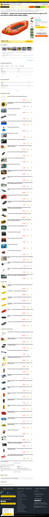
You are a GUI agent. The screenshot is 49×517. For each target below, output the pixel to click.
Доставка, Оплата (19, 503)
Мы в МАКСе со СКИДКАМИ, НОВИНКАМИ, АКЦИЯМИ (24, 0)
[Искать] (28, 7)
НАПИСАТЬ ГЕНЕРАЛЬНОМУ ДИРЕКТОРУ (8, 503)
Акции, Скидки (19, 492)
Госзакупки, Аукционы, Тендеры (21, 507)
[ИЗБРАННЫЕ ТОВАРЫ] (47, 6)
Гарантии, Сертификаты (20, 508)
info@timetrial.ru (39, 496)
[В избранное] (31, 100)
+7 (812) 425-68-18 (10, 488)
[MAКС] (41, 7)
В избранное (41, 29)
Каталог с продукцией (20, 491)
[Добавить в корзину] (28, 100)
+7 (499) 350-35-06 (42, 488)
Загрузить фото (29, 41)
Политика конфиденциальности (21, 511)
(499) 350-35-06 (45, 3)
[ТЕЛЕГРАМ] (43, 7)
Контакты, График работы (20, 504)
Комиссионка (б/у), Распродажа (21, 499)
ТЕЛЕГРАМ (10, 492)
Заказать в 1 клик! (40, 27)
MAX (3, 492)
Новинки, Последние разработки (22, 495)
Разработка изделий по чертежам (22, 496)
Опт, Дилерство (19, 500)
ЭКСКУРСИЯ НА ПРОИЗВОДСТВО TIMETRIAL (8, 496)
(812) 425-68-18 (45, 4)
